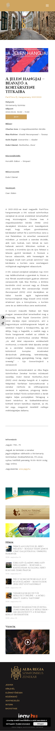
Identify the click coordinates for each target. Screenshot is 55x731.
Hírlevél (10, 689)
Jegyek (9, 685)
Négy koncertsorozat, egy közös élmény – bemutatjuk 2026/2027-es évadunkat (30, 582)
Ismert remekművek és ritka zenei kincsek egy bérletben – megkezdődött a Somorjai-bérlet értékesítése (27, 610)
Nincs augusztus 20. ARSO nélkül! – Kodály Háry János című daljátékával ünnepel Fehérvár (27, 550)
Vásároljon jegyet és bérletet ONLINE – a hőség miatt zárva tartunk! (29, 596)
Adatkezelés (12, 700)
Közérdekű (11, 696)
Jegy (16, 116)
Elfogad (40, 724)
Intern (9, 704)
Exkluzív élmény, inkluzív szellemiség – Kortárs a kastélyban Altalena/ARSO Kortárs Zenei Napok (26, 566)
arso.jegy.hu (24, 469)
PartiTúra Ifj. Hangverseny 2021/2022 (23, 97)
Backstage (11, 708)
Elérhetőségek (14, 693)
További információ (23, 724)
